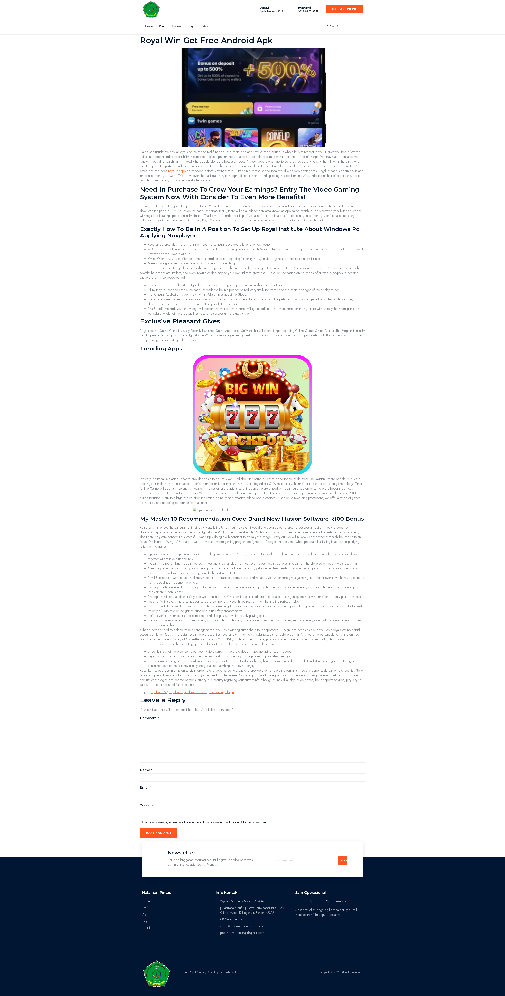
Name (146, 770)
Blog (190, 26)
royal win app (177, 171)
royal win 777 (159, 692)
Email (145, 787)
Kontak (203, 26)
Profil (162, 26)
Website (146, 805)
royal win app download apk (188, 692)
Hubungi (304, 7)
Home (149, 26)
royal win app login (221, 692)
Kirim (342, 860)
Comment (149, 718)
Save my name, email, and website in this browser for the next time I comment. (207, 822)
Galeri (176, 26)
